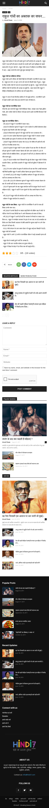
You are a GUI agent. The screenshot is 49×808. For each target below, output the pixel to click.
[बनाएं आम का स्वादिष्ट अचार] (8, 624)
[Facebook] (18, 790)
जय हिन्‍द (10, 9)
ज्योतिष (17, 799)
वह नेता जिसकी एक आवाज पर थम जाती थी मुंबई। (23, 516)
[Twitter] (24, 790)
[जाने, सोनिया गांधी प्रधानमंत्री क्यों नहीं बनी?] (8, 566)
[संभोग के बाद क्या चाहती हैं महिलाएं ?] (24, 420)
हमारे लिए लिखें (6, 726)
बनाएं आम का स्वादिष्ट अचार (23, 621)
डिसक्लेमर (5, 716)
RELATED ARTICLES (11, 276)
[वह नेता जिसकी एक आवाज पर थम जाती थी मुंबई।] (8, 285)
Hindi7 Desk (8, 20)
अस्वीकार (39, 799)
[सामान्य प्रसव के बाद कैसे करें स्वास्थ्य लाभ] (8, 466)
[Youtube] (30, 790)
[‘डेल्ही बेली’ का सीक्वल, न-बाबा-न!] (8, 635)
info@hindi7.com (29, 775)
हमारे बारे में (5, 723)
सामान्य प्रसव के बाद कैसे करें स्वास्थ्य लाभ (27, 464)
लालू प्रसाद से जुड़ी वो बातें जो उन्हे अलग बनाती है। (29, 530)
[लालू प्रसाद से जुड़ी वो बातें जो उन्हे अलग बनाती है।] (8, 296)
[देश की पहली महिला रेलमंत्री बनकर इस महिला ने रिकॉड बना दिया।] (8, 307)
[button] (46, 3)
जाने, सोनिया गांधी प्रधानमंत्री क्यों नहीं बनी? (27, 563)
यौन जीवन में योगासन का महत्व (23, 453)
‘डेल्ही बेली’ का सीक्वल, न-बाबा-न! (24, 632)
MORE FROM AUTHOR (28, 276)
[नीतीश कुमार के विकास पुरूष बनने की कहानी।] (8, 555)
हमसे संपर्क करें (6, 720)
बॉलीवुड (11, 799)
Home (4, 9)
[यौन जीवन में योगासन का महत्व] (8, 455)
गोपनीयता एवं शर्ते (7, 713)
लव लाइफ (5, 435)
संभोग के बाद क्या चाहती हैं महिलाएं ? (17, 439)
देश (9, 12)
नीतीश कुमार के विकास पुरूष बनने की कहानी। (28, 552)
